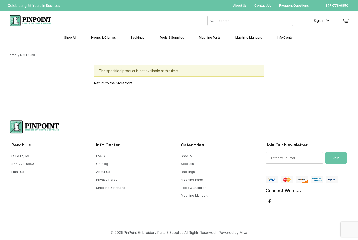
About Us (240, 5)
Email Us (17, 172)
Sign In (319, 20)
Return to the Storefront (113, 83)
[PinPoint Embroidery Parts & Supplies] (30, 20)
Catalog (102, 164)
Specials (187, 164)
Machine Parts (192, 179)
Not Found (27, 55)
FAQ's (100, 156)
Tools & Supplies (193, 187)
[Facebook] (269, 201)
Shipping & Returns (110, 187)
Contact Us (262, 5)
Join (336, 158)
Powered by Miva (233, 233)
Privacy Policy (106, 179)
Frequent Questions (294, 5)
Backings (188, 172)
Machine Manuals (194, 195)
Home (12, 55)
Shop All (187, 156)
